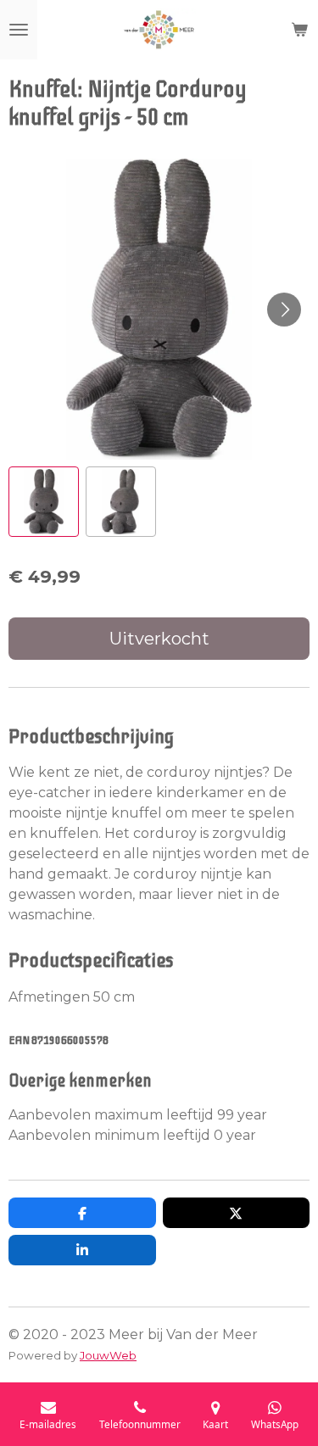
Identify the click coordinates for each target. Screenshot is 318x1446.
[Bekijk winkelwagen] (299, 29)
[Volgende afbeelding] (284, 310)
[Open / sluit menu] (18, 29)
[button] (43, 501)
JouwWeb (108, 1355)
